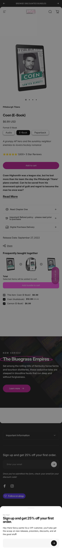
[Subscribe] (54, 543)
